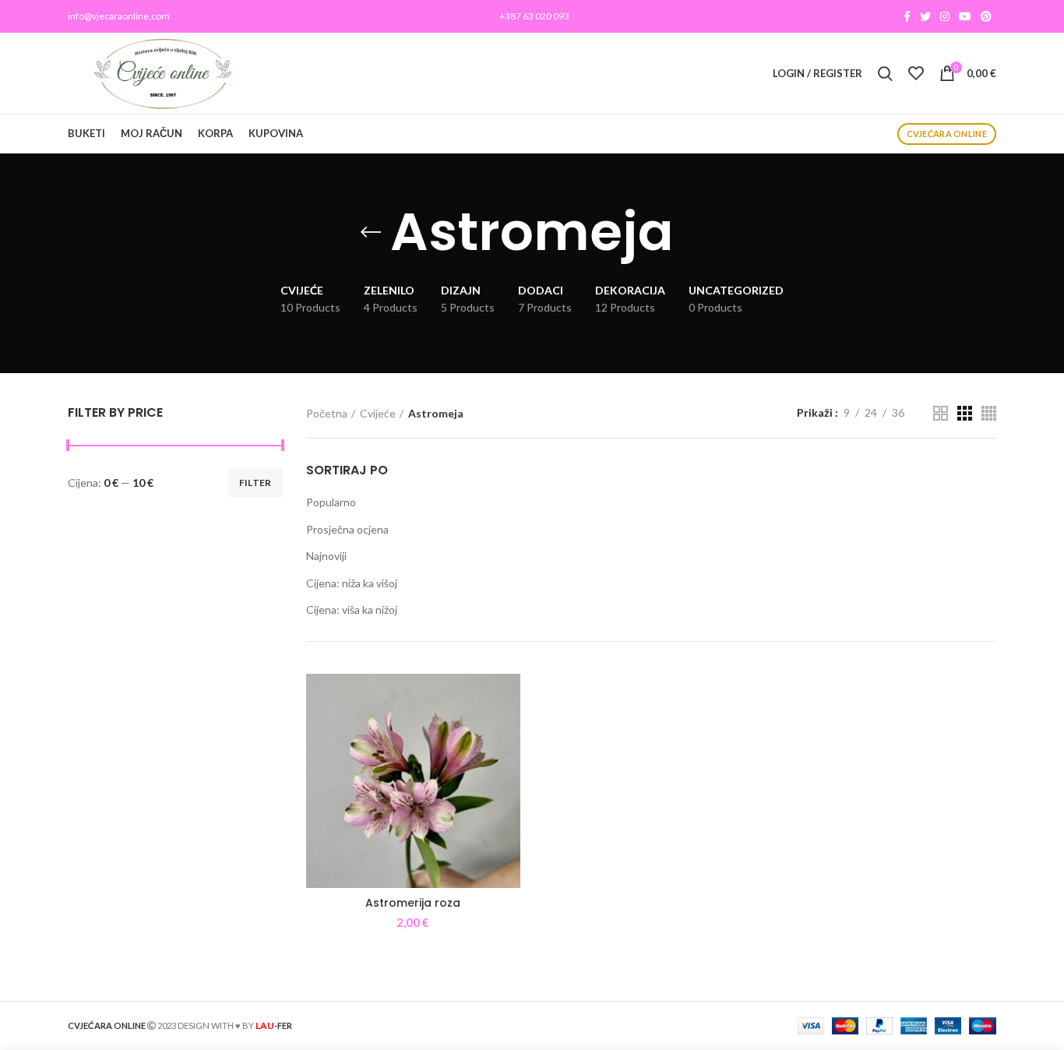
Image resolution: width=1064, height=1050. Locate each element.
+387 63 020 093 (534, 16)
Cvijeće (378, 413)
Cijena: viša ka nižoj (351, 609)
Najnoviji (326, 555)
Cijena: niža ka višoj (351, 583)
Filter (255, 482)
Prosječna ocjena (347, 529)
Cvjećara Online (947, 134)
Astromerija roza (412, 903)
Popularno (331, 502)
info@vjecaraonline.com (119, 16)
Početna (326, 413)
